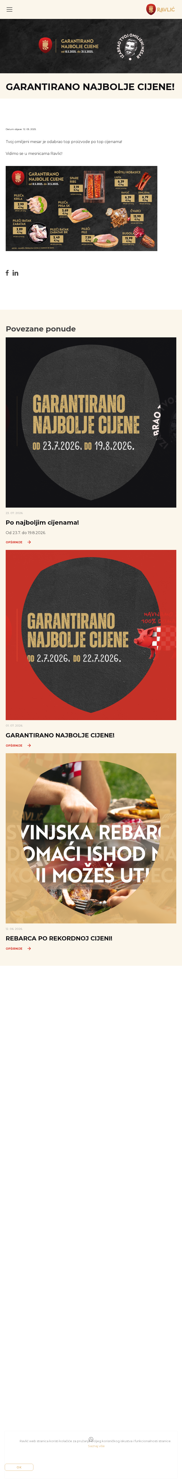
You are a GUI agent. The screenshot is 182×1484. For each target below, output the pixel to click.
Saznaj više (96, 1446)
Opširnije (14, 542)
